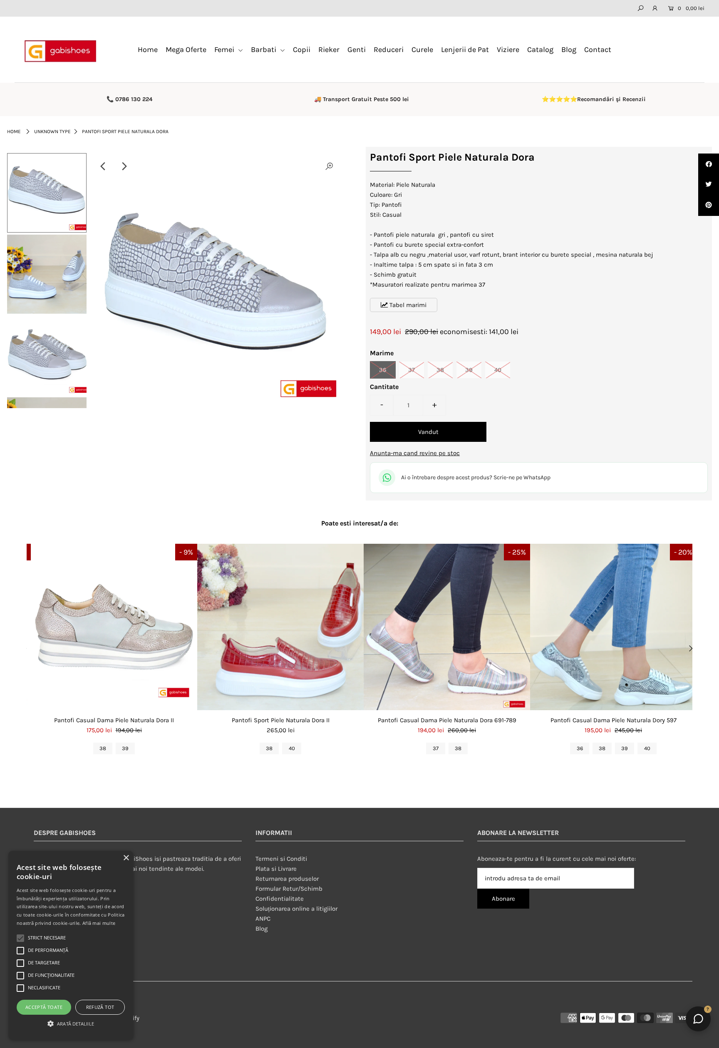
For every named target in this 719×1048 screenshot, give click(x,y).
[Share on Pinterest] (708, 205)
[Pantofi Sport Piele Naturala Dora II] (280, 627)
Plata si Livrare (276, 868)
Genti (356, 49)
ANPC (262, 918)
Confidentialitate (279, 898)
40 (497, 370)
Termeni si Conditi (281, 858)
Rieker (329, 49)
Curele (422, 49)
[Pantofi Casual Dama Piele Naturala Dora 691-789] (447, 627)
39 (469, 370)
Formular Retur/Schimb (288, 888)
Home (148, 49)
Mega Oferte (186, 49)
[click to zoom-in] (329, 166)
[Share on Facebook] (708, 164)
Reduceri (389, 49)
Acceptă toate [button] (43, 1007)
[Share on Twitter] (708, 184)
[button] (71, 1024)
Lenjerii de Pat (465, 49)
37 (411, 370)
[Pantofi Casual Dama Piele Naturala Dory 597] (613, 627)
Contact (597, 49)
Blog (568, 49)
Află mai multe (98, 923)
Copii (301, 49)
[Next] (124, 166)
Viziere (508, 49)
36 (383, 370)
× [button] (126, 858)
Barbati (264, 49)
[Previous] (103, 166)
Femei (225, 49)
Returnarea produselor (287, 878)
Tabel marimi (407, 305)
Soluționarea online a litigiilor (296, 908)
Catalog (540, 49)
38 (440, 370)
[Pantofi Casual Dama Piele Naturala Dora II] (114, 627)
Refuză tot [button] (100, 1007)
